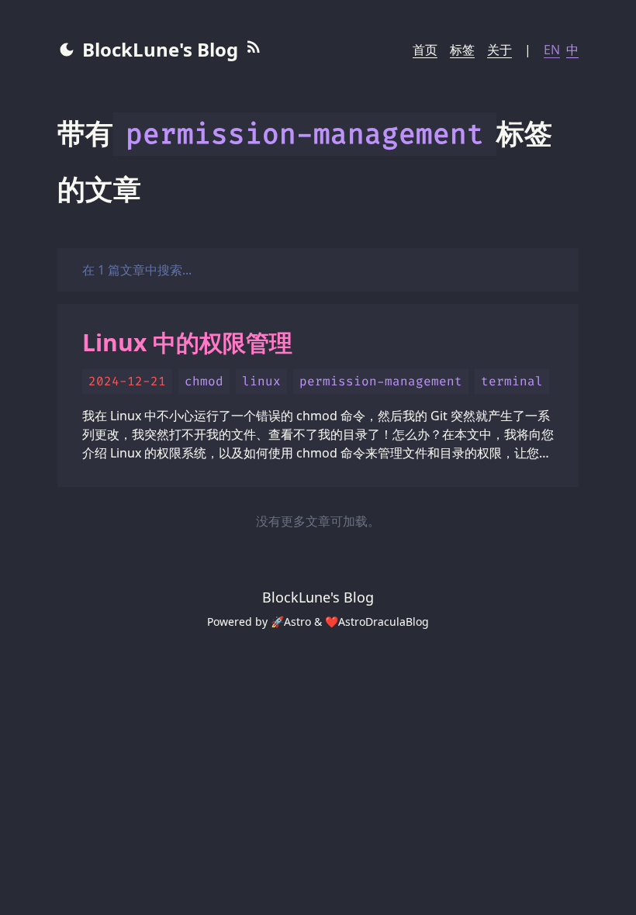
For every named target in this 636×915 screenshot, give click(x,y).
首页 (425, 49)
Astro (297, 621)
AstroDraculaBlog (383, 621)
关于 (499, 49)
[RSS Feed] (253, 49)
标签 (462, 49)
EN (552, 49)
